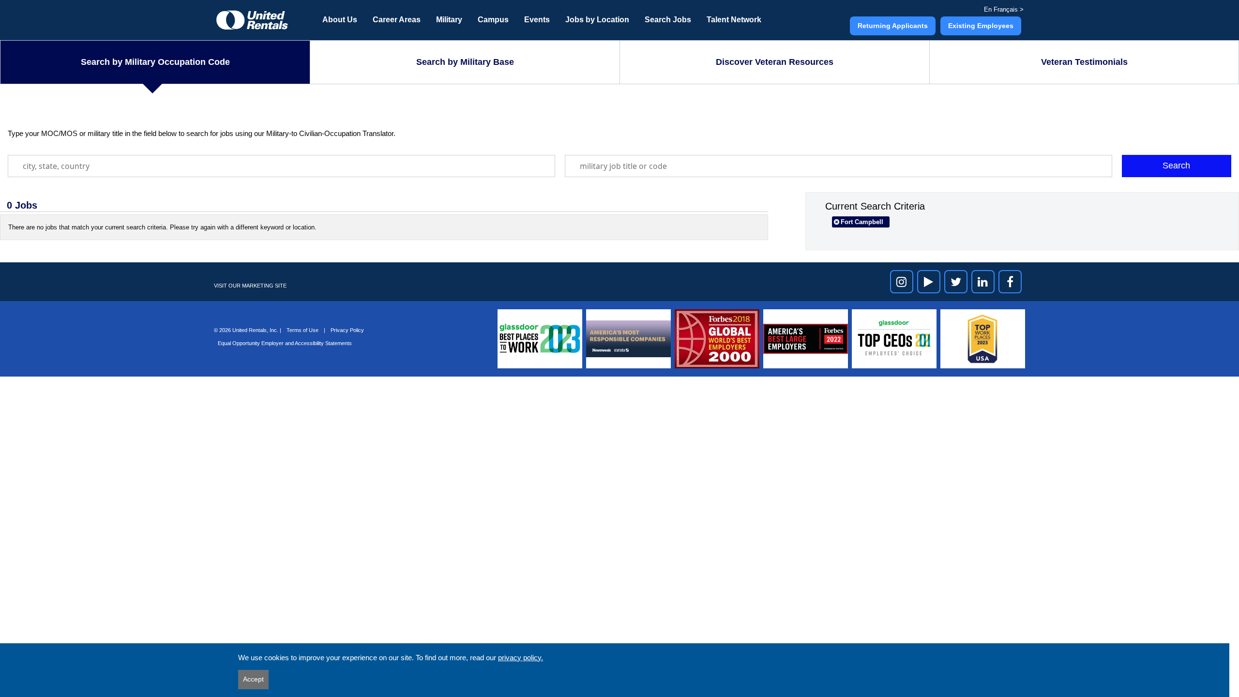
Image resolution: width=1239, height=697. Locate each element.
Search (1176, 165)
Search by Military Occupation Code (155, 62)
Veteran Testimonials (1084, 62)
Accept (253, 679)
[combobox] (281, 166)
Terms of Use (303, 330)
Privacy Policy (347, 330)
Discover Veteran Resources (774, 62)
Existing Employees (980, 26)
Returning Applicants (893, 26)
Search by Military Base (465, 62)
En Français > (1004, 9)
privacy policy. (520, 657)
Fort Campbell (862, 222)
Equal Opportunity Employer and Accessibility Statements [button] (285, 343)
